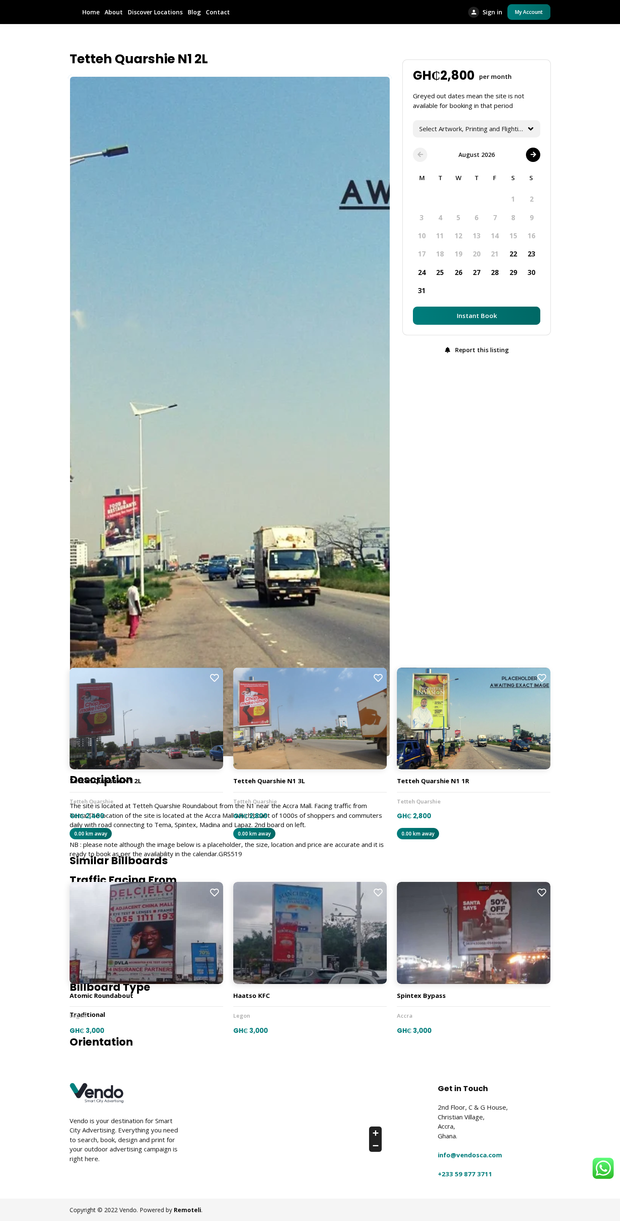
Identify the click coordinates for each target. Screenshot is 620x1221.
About (114, 12)
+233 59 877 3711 (465, 1174)
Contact (218, 12)
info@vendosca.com (470, 1155)
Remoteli (187, 1210)
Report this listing (481, 350)
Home (91, 12)
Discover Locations (155, 12)
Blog (194, 12)
